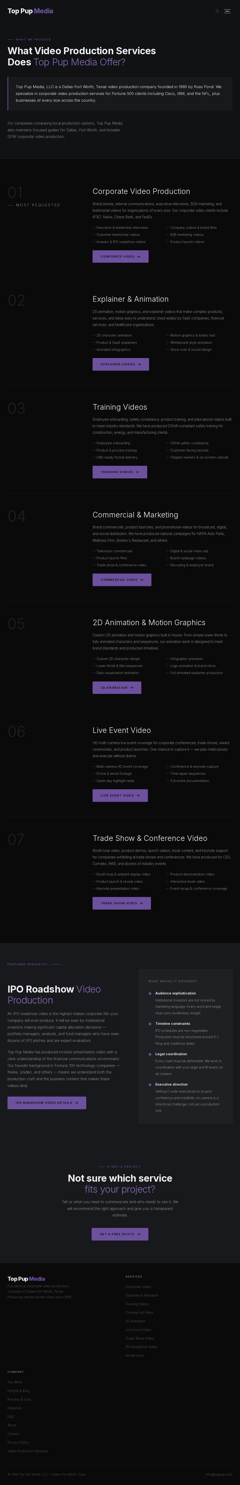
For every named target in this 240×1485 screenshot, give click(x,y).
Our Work (15, 1382)
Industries (15, 1408)
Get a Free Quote (117, 1234)
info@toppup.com (219, 1474)
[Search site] (217, 11)
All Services (135, 1355)
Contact (13, 1434)
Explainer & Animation (142, 1295)
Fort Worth (88, 130)
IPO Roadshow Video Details (44, 1103)
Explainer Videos (118, 364)
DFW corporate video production (36, 136)
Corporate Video (118, 256)
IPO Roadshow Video (142, 1347)
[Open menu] (227, 11)
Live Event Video (117, 795)
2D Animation (114, 687)
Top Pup (30, 11)
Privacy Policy (18, 1442)
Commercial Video (119, 579)
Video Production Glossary (28, 1451)
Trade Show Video (119, 903)
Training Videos (117, 472)
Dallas (71, 130)
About (12, 1425)
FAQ (11, 1417)
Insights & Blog (19, 1391)
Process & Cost (19, 1399)
